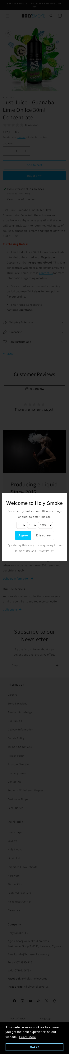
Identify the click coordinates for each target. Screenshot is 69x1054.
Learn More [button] (27, 1037)
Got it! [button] (34, 1047)
